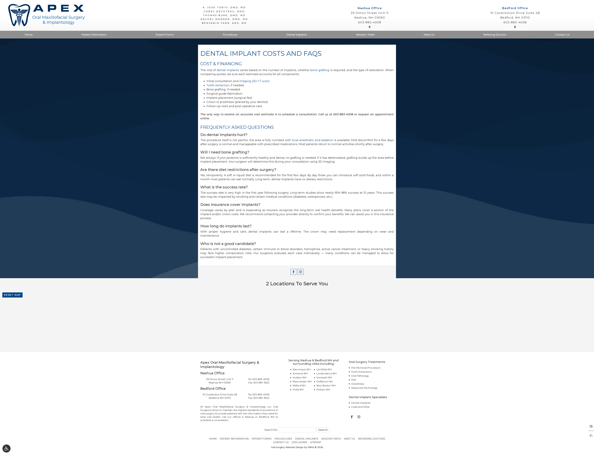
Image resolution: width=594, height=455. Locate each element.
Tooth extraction (218, 85)
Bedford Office (515, 8)
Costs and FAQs (360, 406)
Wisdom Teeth (365, 34)
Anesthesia (357, 383)
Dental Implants (296, 34)
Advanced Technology (364, 387)
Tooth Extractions (361, 371)
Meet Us (429, 34)
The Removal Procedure (365, 367)
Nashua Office (369, 8)
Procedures (230, 34)
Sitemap (315, 442)
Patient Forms (164, 34)
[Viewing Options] (6, 448)
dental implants (228, 70)
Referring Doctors (494, 34)
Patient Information (94, 34)
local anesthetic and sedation (312, 140)
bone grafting (319, 70)
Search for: (271, 429)
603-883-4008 (369, 22)
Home (28, 34)
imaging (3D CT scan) (254, 81)
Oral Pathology (360, 375)
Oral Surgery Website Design (287, 447)
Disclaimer (299, 442)
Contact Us (562, 34)
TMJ (353, 379)
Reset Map (12, 294)
